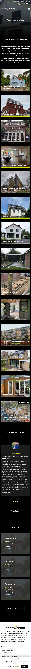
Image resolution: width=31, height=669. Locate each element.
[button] (14, 502)
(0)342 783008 (25, 3)
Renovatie (27, 1)
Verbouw (22, 1)
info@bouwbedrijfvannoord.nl (9, 656)
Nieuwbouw (16, 1)
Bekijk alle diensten (16, 609)
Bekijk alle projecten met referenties (16, 510)
